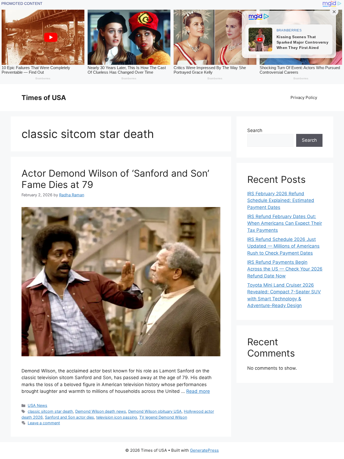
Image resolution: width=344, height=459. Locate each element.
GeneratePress (204, 450)
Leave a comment (44, 423)
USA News (37, 405)
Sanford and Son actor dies (69, 417)
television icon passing (116, 417)
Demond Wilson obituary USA (155, 411)
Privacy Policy (304, 97)
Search (254, 130)
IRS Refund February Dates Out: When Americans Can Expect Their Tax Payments (284, 223)
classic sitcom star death (50, 411)
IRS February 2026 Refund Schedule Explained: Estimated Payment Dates (280, 200)
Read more (198, 391)
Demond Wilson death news (100, 411)
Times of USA (44, 98)
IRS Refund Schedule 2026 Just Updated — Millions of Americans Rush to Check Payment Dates (283, 246)
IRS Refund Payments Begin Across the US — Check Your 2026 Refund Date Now (284, 269)
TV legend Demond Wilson (163, 417)
